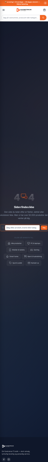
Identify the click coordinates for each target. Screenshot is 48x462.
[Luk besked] (45, 3)
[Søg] (43, 17)
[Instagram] (9, 459)
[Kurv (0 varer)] (44, 10)
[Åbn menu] (3, 10)
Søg (44, 228)
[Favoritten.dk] (24, 10)
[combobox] (21, 17)
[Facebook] (4, 459)
